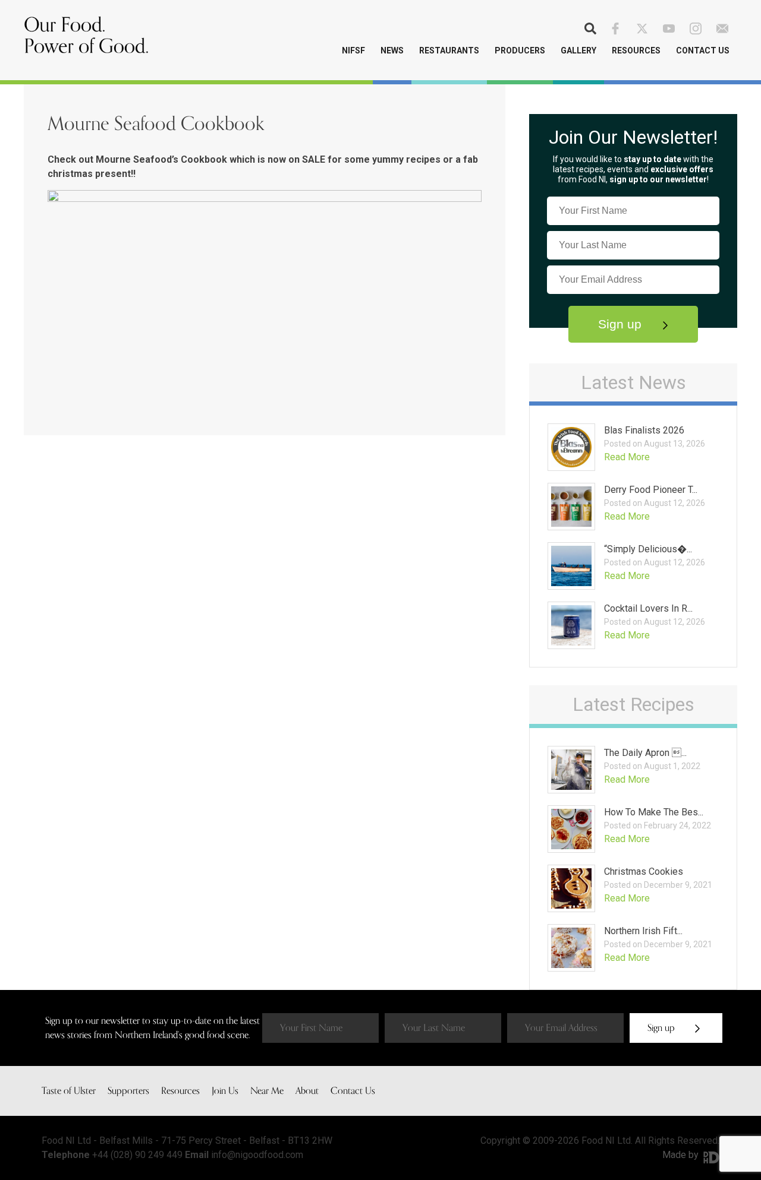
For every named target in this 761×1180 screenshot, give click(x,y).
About (307, 1091)
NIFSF (353, 50)
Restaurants (449, 50)
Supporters (128, 1091)
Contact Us (702, 50)
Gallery (578, 50)
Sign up (621, 324)
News (392, 50)
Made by (681, 1154)
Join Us (225, 1091)
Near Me (267, 1091)
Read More (627, 457)
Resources (636, 50)
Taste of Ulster (69, 1091)
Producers (520, 50)
